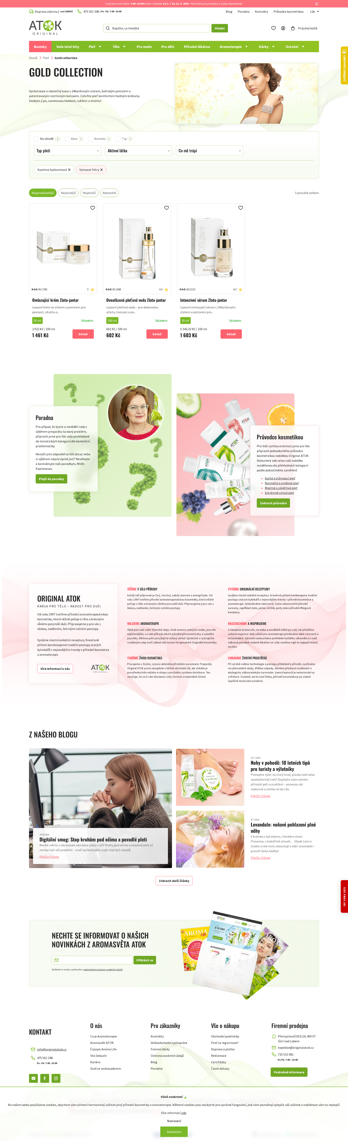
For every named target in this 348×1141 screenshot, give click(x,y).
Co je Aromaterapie (103, 1036)
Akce (76, 139)
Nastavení (174, 1121)
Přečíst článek (49, 857)
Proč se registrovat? (225, 1043)
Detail (83, 334)
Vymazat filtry (89, 170)
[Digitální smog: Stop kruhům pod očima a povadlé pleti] (100, 808)
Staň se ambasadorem (105, 1068)
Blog (229, 11)
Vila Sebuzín (98, 1056)
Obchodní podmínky (225, 1036)
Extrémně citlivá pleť (279, 493)
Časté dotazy (220, 1068)
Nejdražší (89, 193)
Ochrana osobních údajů (167, 1056)
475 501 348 (45, 1058)
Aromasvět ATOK (102, 1043)
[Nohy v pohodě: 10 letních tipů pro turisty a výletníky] (210, 777)
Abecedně (109, 193)
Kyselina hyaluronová (52, 170)
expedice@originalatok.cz (296, 1048)
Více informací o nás (55, 669)
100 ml (112, 320)
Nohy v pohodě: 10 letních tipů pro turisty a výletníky (280, 765)
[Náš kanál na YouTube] (33, 1078)
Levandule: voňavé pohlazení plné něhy (283, 827)
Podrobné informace (289, 1072)
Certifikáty (218, 1062)
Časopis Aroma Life (103, 1049)
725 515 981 (286, 1054)
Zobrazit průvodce (273, 503)
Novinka (101, 139)
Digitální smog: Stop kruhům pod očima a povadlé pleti (93, 839)
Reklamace (218, 1056)
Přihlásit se (145, 960)
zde (183, 1113)
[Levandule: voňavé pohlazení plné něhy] (210, 839)
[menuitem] (40, 46)
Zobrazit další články (174, 881)
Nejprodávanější (43, 193)
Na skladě (49, 139)
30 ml (185, 320)
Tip (126, 139)
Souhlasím (174, 1132)
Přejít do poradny (51, 479)
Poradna (244, 11)
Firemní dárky (160, 1049)
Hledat (220, 28)
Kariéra (95, 1062)
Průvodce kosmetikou (288, 11)
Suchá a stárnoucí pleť (280, 478)
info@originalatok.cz (51, 1049)
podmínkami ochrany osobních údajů (103, 969)
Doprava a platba (223, 1049)
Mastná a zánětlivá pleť (281, 488)
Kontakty (261, 11)
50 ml (37, 320)
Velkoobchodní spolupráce (169, 1043)
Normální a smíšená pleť (282, 483)
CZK (312, 11)
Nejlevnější (68, 193)
